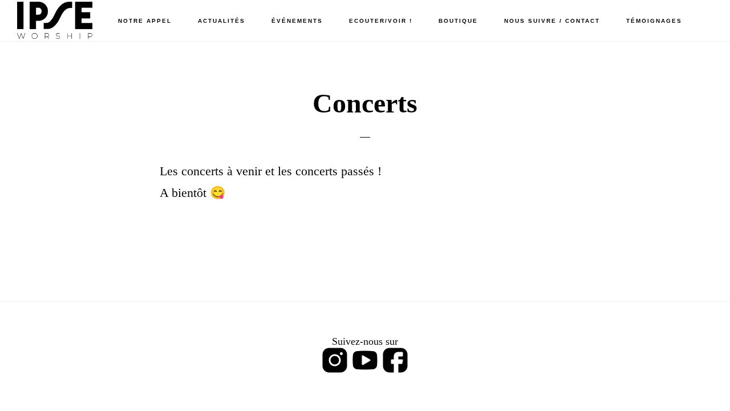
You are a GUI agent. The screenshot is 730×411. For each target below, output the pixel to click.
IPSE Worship (74, 20)
